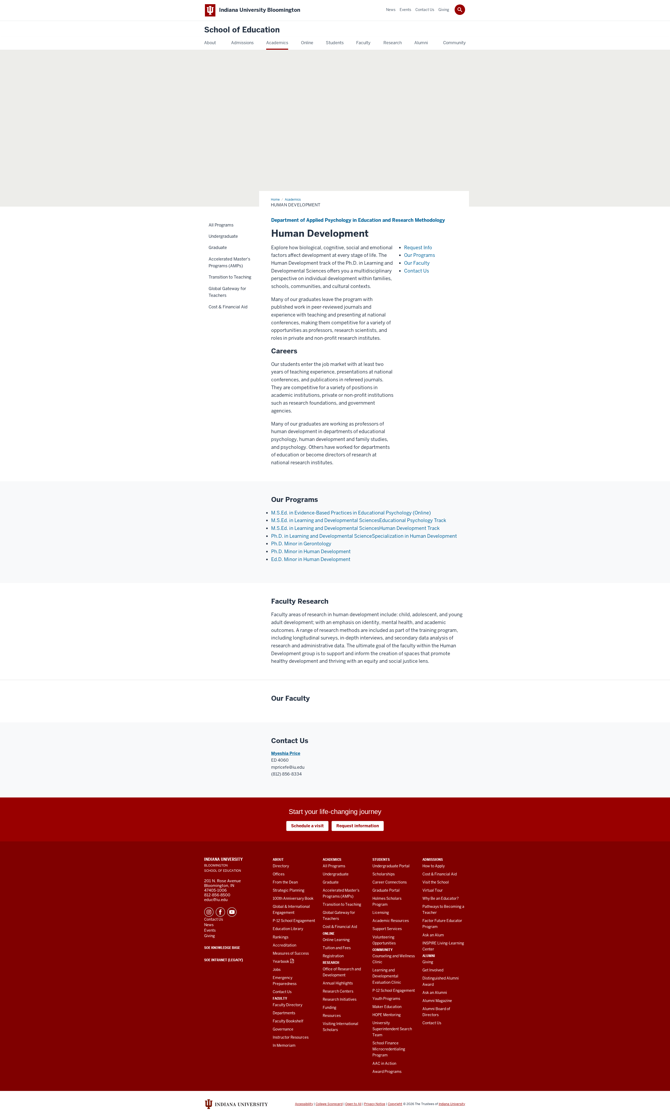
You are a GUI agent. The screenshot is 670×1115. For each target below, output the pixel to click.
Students (381, 859)
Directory (281, 866)
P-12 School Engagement (294, 920)
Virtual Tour (432, 890)
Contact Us (282, 991)
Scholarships (383, 874)
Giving (427, 962)
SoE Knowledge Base (222, 947)
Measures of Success (291, 953)
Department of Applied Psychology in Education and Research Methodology (358, 220)
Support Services (387, 928)
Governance (283, 1029)
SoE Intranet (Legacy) (223, 960)
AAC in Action (384, 1063)
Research (331, 962)
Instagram (209, 912)
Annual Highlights (338, 983)
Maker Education (386, 1006)
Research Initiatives (339, 999)
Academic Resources (390, 920)
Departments (284, 1013)
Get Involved (432, 970)
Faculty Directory (287, 1005)
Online (328, 933)
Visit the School (435, 882)
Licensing (380, 912)
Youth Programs (386, 998)
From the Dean (285, 882)
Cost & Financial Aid (340, 926)
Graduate (331, 882)
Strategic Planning (288, 890)
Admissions (432, 859)
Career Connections (389, 882)
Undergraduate (336, 874)
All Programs (334, 866)
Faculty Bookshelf (288, 1021)
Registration (333, 956)
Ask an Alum (433, 935)
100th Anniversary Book (293, 898)
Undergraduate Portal (391, 866)
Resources (332, 1015)
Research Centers (338, 991)
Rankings (280, 937)
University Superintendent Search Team (392, 1029)
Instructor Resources (291, 1037)
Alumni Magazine (437, 1000)
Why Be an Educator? (440, 898)
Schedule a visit (307, 826)
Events (210, 930)
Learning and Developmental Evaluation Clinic (386, 976)
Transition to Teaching (342, 904)
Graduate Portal (386, 890)
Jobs (277, 969)
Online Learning (336, 939)
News (209, 924)
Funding (329, 1007)
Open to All (353, 1104)
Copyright (395, 1104)
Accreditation (284, 945)
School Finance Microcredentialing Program (388, 1049)
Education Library (288, 928)
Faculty (280, 998)
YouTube (232, 912)
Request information (357, 826)
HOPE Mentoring (386, 1014)
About (278, 859)
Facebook (220, 912)
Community (382, 949)
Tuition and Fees (337, 948)
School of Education (242, 30)
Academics (332, 859)
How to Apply (433, 866)
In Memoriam (284, 1045)
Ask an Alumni (434, 992)
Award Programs (386, 1071)
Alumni (428, 955)
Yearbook (281, 961)
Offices (278, 874)
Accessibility (304, 1104)
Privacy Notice (374, 1104)
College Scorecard (329, 1104)
